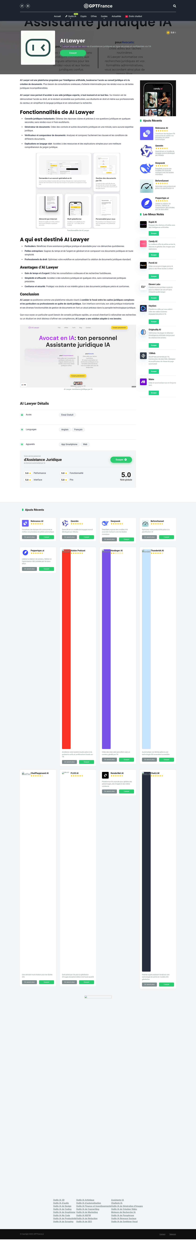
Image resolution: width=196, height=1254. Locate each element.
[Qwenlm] (146, 157)
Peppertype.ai (162, 198)
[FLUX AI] (66, 772)
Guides (104, 16)
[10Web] (143, 358)
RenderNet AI (117, 773)
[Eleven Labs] (143, 289)
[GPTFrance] (98, 6)
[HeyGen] (143, 311)
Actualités (116, 16)
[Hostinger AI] (106, 551)
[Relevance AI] (146, 139)
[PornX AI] (143, 268)
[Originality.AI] (143, 334)
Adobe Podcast (78, 550)
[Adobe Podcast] (66, 551)
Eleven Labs (154, 284)
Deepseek (160, 163)
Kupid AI (153, 222)
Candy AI (153, 241)
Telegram (172, 1234)
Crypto (83, 16)
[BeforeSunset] (146, 192)
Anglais (64, 429)
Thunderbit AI (157, 550)
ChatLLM (155, 773)
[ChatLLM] (146, 774)
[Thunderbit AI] (146, 551)
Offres (94, 16)
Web (85, 444)
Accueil (57, 16)
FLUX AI (75, 773)
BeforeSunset (162, 180)
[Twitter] (22, 6)
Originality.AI (155, 329)
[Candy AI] (143, 246)
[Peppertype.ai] (146, 209)
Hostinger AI (117, 550)
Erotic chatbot (134, 16)
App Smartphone (69, 444)
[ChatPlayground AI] (26, 774)
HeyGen (152, 306)
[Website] (28, 6)
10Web (152, 353)
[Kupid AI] (143, 227)
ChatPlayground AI (40, 773)
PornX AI (153, 263)
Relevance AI (161, 128)
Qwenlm (159, 145)
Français (78, 429)
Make (151, 379)
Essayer (73, 53)
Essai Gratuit (67, 415)
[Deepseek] (146, 174)
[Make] (143, 384)
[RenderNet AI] (105, 778)
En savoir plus (29, 537)
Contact (162, 1234)
